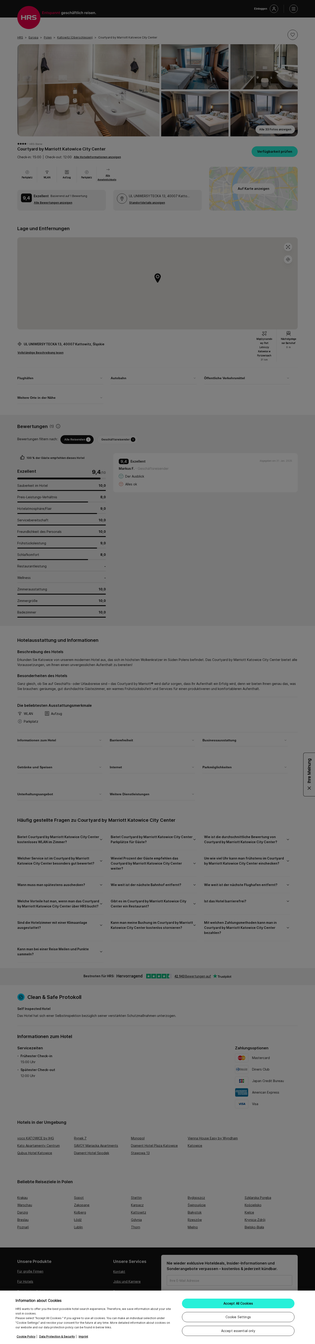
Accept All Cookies (238, 1303)
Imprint (83, 1336)
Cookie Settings (238, 1317)
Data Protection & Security (57, 1336)
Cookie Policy (26, 1336)
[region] (157, 1317)
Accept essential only (238, 1331)
